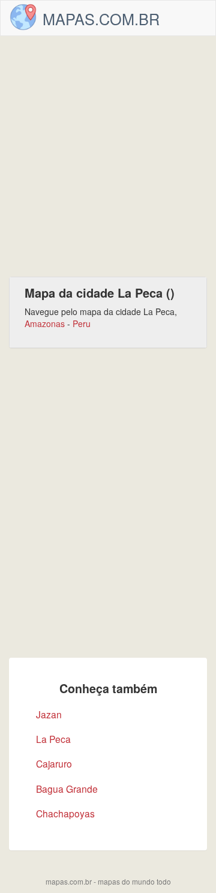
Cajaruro (54, 763)
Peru (82, 323)
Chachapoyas (65, 813)
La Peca (53, 738)
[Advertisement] (108, 156)
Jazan (49, 714)
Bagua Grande (67, 788)
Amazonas (45, 323)
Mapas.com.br (101, 18)
